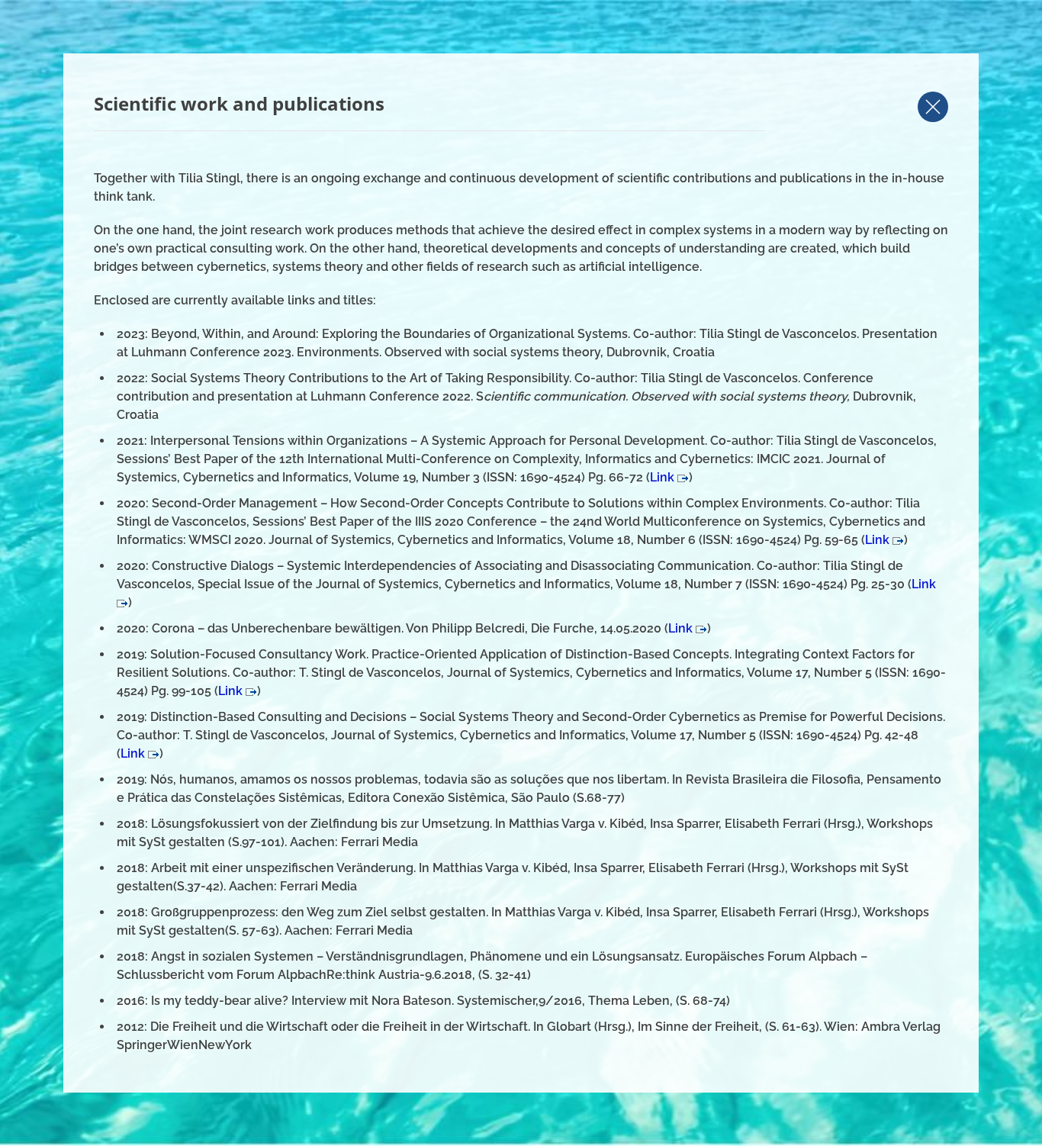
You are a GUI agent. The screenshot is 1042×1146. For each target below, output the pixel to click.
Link (663, 477)
